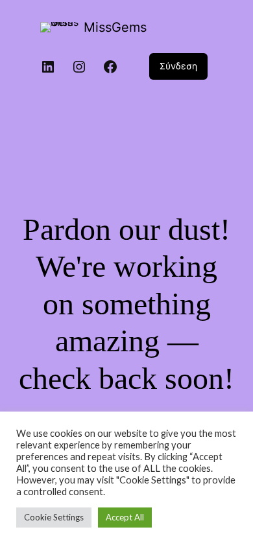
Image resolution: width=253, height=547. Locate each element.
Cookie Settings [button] (54, 517)
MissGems (115, 27)
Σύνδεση (178, 65)
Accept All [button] (125, 517)
